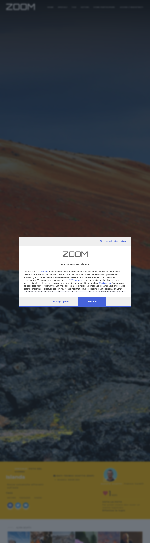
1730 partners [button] (42, 271)
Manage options (61, 301)
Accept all (92, 301)
